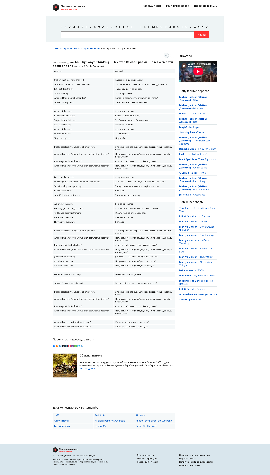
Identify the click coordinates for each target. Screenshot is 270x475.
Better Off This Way (146, 426)
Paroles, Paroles (197, 113)
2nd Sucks (100, 415)
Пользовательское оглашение (194, 455)
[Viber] (72, 346)
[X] (63, 346)
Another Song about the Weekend (154, 420)
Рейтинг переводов (177, 5)
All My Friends (61, 420)
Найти (201, 34)
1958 (56, 415)
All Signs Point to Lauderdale (110, 420)
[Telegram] (82, 346)
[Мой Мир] (60, 346)
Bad (195, 121)
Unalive (204, 221)
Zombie (201, 289)
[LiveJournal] (66, 346)
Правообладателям (189, 465)
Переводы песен (151, 5)
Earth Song (199, 181)
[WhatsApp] (75, 346)
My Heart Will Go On (204, 275)
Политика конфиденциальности (196, 462)
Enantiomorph (207, 235)
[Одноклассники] (57, 346)
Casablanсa (199, 194)
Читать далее (87, 368)
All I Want (141, 415)
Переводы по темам (205, 5)
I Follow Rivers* (199, 154)
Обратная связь (187, 458)
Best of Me (100, 426)
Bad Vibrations (62, 426)
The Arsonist (206, 256)
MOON (200, 270)
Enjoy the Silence (207, 148)
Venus (200, 132)
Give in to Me (200, 167)
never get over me (207, 294)
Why (195, 100)
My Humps (210, 159)
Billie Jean (198, 108)
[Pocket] (69, 346)
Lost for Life (203, 216)
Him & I (203, 172)
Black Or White (201, 189)
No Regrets (195, 127)
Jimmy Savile (195, 299)
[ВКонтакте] (54, 346)
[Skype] (78, 346)
